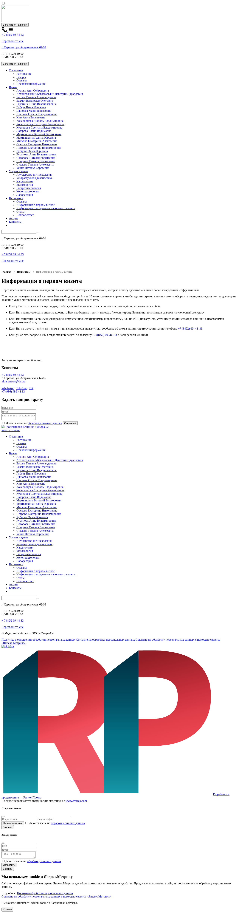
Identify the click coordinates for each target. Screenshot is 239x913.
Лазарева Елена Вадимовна (33, 130)
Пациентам (16, 198)
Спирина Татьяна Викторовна (35, 161)
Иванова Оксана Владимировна (36, 114)
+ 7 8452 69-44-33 (12, 34)
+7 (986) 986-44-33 (13, 391)
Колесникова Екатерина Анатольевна (40, 124)
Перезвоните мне (12, 41)
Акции (13, 218)
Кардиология (24, 181)
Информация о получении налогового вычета (45, 208)
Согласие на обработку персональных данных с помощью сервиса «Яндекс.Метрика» (56, 896)
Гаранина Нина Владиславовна (36, 104)
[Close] (2, 816)
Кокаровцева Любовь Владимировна (39, 120)
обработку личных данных (45, 423)
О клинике (16, 70)
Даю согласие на (33, 423)
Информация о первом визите (35, 204)
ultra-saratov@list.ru (13, 381)
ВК (31, 388)
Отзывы (21, 80)
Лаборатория (24, 194)
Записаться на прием (15, 24)
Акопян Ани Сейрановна (32, 90)
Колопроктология (27, 191)
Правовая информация (30, 83)
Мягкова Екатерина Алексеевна (36, 141)
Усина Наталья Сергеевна (32, 167)
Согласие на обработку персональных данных (105, 639)
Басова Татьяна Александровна (36, 97)
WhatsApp (7, 388)
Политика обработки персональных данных (45, 893)
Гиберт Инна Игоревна (31, 107)
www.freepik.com (76, 800)
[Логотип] (15, 21)
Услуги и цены (18, 171)
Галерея (21, 77)
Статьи (20, 211)
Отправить (70, 423)
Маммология (24, 184)
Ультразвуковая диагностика (34, 178)
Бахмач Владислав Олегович (34, 100)
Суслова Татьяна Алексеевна (35, 164)
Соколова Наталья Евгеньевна (35, 157)
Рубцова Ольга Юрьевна (32, 151)
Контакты (15, 221)
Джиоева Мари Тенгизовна (33, 110)
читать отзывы (10, 430)
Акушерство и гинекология (34, 174)
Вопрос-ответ (25, 215)
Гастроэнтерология (28, 188)
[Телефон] (4, 31)
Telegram (21, 388)
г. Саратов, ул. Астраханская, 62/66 (23, 47)
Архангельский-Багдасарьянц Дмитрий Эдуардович (49, 93)
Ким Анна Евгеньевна (30, 117)
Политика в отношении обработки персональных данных (38, 639)
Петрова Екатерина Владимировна (38, 147)
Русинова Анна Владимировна (36, 154)
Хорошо (7, 909)
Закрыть (7, 827)
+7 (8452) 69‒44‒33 (190, 328)
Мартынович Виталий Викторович (38, 134)
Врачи (13, 87)
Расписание (23, 73)
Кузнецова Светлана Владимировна (39, 127)
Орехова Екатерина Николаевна (36, 144)
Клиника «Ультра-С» (36, 426)
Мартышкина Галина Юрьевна (36, 137)
